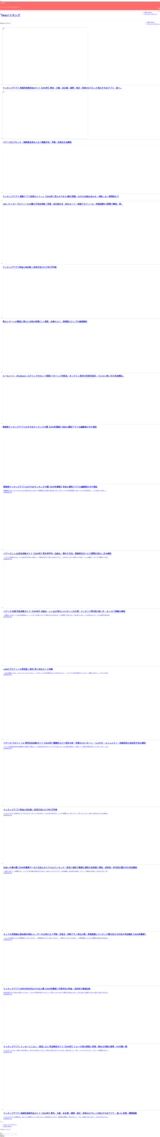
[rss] (159, 6)
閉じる (2, 1136)
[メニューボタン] (158, 11)
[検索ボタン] (159, 11)
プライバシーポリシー (10, 1124)
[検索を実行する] (16, 1134)
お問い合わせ (7, 1126)
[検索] (159, 8)
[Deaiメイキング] (10, 14)
